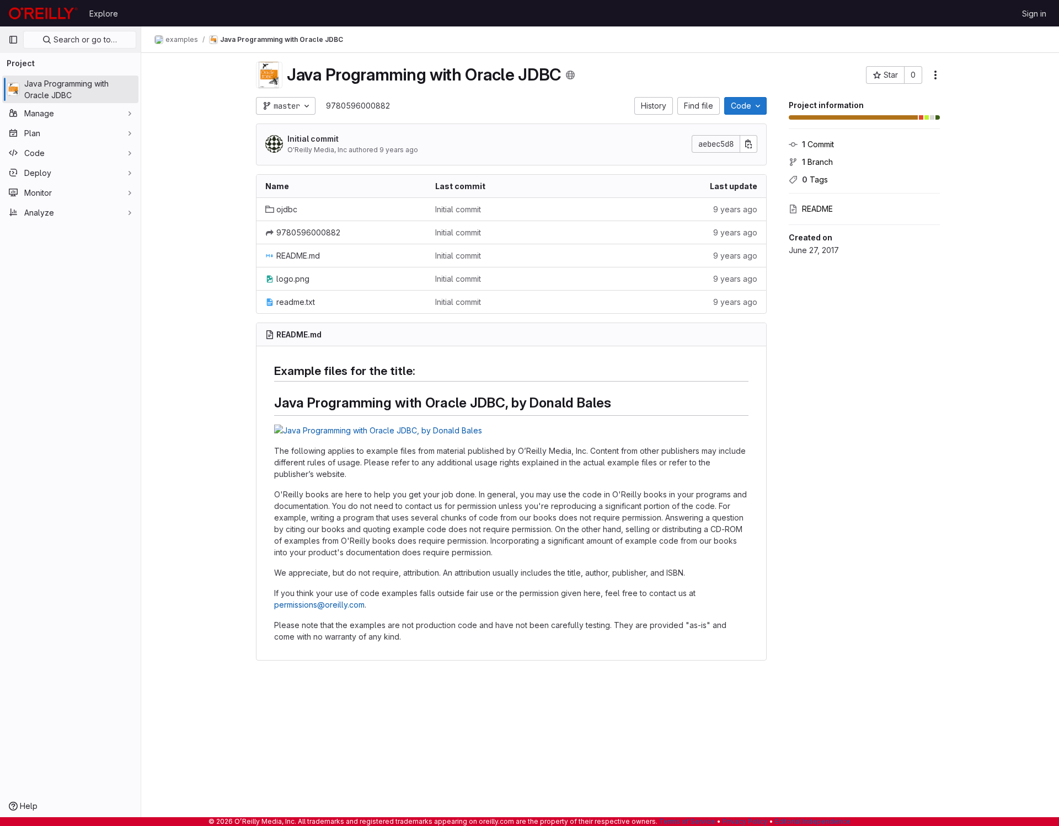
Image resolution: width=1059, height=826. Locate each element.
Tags (815, 179)
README (817, 208)
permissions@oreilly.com (319, 604)
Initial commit (313, 138)
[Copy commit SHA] (748, 144)
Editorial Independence (813, 821)
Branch (817, 162)
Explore (103, 13)
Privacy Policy (745, 821)
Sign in (1034, 13)
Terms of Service (687, 821)
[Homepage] (43, 13)
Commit (818, 144)
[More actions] (935, 75)
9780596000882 (358, 105)
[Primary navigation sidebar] (13, 40)
